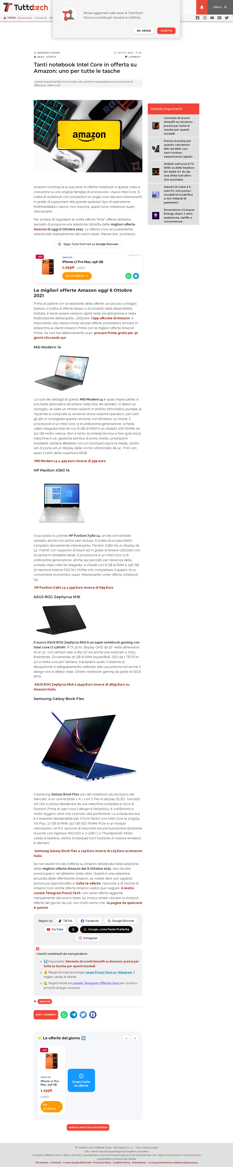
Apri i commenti (45, 1014)
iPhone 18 (40, 18)
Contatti (55, 1162)
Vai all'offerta (75, 275)
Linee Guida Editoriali (77, 1162)
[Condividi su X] (83, 1014)
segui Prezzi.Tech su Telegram (109, 972)
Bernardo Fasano (48, 52)
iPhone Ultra (25, 18)
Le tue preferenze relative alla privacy (173, 1162)
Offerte (51, 56)
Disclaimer (139, 1162)
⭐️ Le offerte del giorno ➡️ (61, 1038)
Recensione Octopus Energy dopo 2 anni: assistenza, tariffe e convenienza (179, 215)
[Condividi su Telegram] (136, 276)
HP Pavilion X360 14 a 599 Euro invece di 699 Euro (73, 587)
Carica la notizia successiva (88, 1127)
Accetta (166, 30)
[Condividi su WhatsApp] (128, 276)
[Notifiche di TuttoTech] (202, 7)
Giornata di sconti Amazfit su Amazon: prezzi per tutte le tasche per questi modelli (178, 125)
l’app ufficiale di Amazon (110, 318)
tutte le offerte (88, 883)
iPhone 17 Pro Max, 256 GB (82, 262)
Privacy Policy (102, 1162)
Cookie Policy (121, 1162)
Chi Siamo (41, 1162)
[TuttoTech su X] (73, 929)
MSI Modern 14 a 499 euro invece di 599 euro (70, 461)
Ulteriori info (54, 85)
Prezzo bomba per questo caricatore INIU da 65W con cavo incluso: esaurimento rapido (178, 148)
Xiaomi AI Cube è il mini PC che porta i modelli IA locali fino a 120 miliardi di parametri (178, 194)
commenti (135, 56)
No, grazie (144, 30)
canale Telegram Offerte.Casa (95, 983)
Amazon (40, 229)
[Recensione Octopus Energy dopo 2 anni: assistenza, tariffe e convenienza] (156, 215)
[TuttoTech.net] (30, 7)
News (40, 56)
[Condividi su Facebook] (92, 1014)
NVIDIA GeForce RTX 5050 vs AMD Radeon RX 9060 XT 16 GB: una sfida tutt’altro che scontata (179, 171)
